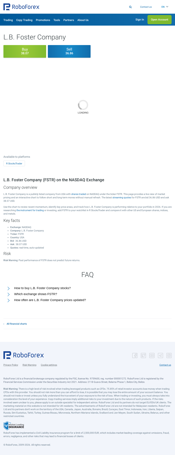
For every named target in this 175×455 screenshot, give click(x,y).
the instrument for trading (30, 210)
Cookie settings (49, 365)
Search (77, 6)
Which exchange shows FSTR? (35, 294)
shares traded (78, 194)
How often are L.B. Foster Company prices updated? (50, 300)
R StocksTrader (14, 163)
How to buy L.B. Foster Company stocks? (42, 288)
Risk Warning (29, 365)
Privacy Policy (10, 365)
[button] (21, 6)
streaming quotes (121, 197)
